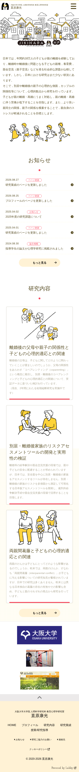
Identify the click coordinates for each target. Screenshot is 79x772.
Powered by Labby (63, 768)
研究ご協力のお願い (41, 739)
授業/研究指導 (39, 730)
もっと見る (39, 262)
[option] (39, 29)
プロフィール (30, 725)
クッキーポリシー (38, 749)
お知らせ (19, 739)
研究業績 (65, 725)
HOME (12, 725)
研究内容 (49, 725)
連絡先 (61, 739)
